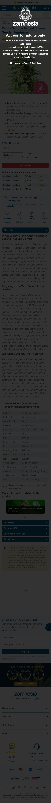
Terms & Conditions (32, 63)
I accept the (18, 63)
